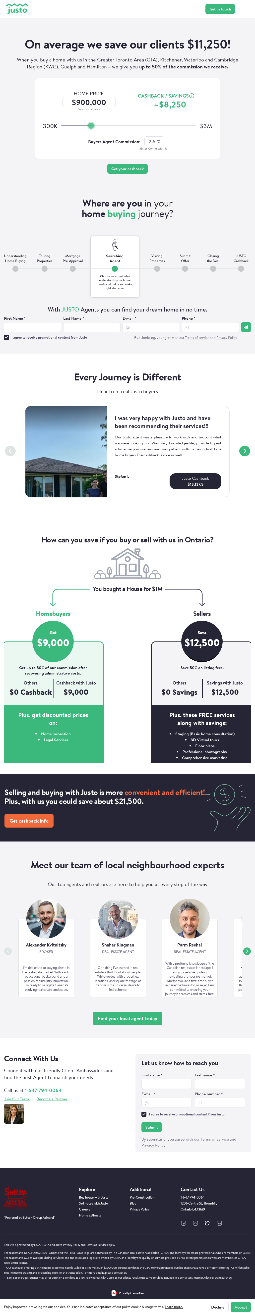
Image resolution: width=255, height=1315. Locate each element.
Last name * (205, 1075)
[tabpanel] (127, 323)
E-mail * (129, 318)
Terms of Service (96, 1245)
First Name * (15, 318)
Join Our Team (16, 1099)
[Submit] (246, 327)
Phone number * (209, 1094)
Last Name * (73, 318)
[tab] (15, 266)
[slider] (91, 126)
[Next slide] (244, 451)
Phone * (188, 318)
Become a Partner (52, 1099)
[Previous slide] (10, 451)
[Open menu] (244, 9)
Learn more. (174, 1306)
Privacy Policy (71, 1245)
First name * (151, 1075)
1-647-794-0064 (43, 1090)
